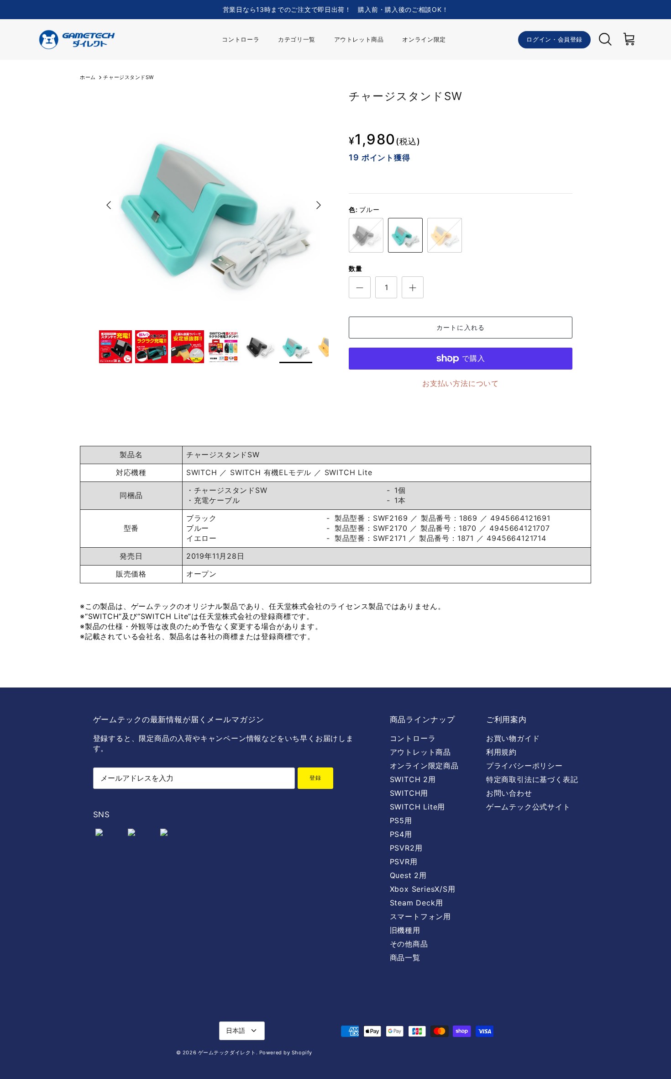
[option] (214, 205)
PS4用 (401, 834)
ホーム (88, 77)
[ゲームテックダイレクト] (76, 39)
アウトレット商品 (359, 39)
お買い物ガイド (513, 738)
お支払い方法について (460, 383)
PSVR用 (404, 861)
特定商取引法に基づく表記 (532, 779)
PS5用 (401, 820)
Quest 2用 (408, 875)
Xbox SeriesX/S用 (423, 889)
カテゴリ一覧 (296, 39)
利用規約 (501, 751)
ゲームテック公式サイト (528, 806)
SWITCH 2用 (413, 779)
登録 (315, 777)
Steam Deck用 (416, 902)
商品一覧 (405, 957)
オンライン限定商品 (424, 765)
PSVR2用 (406, 847)
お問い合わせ (509, 793)
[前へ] (109, 205)
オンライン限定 (424, 39)
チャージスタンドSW (128, 77)
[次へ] (319, 205)
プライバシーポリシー (524, 765)
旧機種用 (405, 930)
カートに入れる (460, 327)
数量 (355, 268)
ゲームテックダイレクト (227, 1052)
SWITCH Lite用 (418, 806)
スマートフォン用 (420, 916)
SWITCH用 (409, 793)
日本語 (235, 1030)
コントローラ (240, 39)
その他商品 (409, 943)
